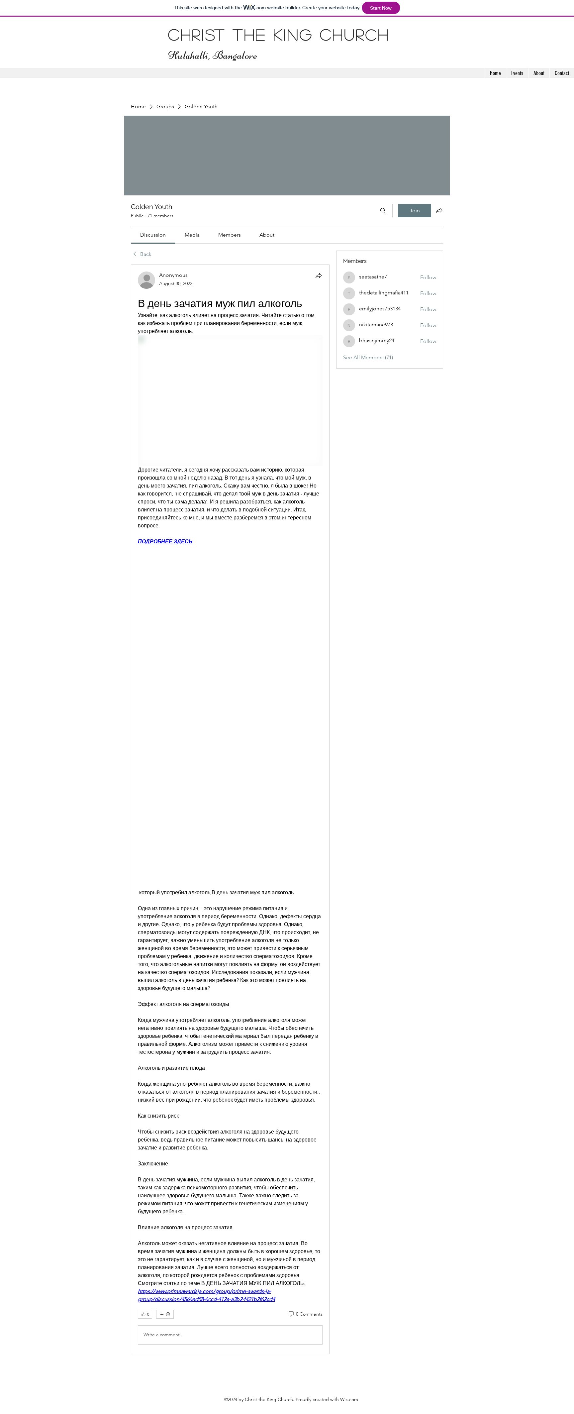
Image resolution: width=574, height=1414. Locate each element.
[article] (230, 809)
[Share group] (439, 210)
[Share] (319, 275)
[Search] (383, 210)
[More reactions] (165, 1314)
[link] (153, 235)
